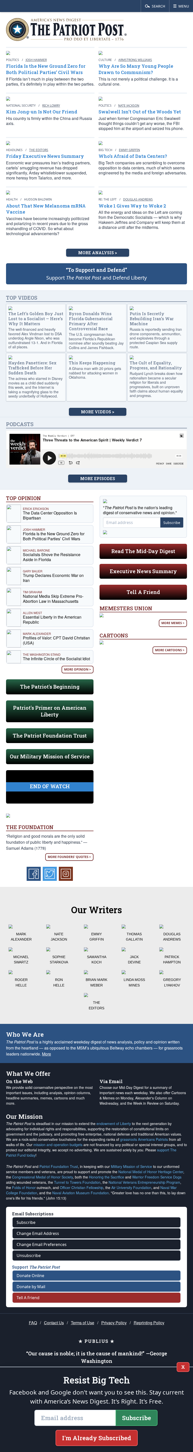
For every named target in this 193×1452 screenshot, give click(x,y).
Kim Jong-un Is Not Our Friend (41, 112)
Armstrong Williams (135, 60)
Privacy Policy (114, 1323)
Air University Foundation (131, 1187)
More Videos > (97, 411)
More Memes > (172, 623)
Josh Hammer (36, 60)
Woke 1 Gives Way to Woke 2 (132, 206)
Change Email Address (38, 1233)
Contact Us (54, 1323)
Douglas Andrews (138, 199)
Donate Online (30, 1275)
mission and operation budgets (57, 1144)
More (46, 1054)
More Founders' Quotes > (69, 857)
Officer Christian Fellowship (81, 1187)
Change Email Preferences (42, 1244)
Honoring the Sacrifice (106, 1176)
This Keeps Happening (92, 362)
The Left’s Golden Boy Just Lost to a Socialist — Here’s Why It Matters (35, 318)
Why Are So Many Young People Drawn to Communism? (136, 69)
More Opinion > (77, 669)
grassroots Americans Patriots (144, 1139)
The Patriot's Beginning (49, 686)
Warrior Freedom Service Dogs (156, 1176)
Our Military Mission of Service (50, 756)
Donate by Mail (31, 1286)
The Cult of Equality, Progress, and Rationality (156, 365)
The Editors (38, 150)
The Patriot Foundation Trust (50, 735)
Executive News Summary (143, 571)
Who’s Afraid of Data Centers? (133, 156)
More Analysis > (97, 252)
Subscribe (171, 522)
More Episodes (97, 478)
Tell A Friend (143, 592)
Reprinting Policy (149, 1323)
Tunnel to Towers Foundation (77, 1182)
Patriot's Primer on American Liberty (49, 711)
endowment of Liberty (113, 1123)
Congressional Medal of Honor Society (42, 1176)
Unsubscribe (29, 1255)
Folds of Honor (24, 1187)
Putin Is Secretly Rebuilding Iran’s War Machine (152, 318)
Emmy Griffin (129, 150)
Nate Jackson (128, 105)
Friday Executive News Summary (45, 156)
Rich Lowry (51, 105)
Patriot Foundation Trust (58, 1166)
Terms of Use (82, 1323)
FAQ (33, 1323)
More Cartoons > (169, 650)
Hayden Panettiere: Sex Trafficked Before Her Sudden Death (32, 367)
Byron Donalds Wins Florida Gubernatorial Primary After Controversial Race (91, 321)
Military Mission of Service (131, 1166)
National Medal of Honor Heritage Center (150, 1171)
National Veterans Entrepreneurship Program (144, 1182)
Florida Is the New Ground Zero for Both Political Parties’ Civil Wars (45, 69)
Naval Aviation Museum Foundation (80, 1192)
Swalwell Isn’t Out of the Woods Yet (140, 112)
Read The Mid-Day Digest (143, 551)
